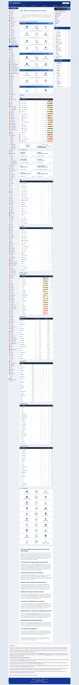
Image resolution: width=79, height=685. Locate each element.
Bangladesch (12, 76)
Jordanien (12, 207)
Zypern (12, 381)
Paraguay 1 (12, 275)
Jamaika (12, 204)
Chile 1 (11, 100)
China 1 (12, 103)
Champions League (13, 38)
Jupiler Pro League (13, 21)
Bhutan (12, 82)
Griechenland (12, 174)
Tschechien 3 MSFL (13, 340)
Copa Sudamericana (13, 109)
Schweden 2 (12, 304)
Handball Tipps (55, 5)
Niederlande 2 (13, 251)
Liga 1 (11, 27)
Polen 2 (12, 283)
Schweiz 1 (12, 310)
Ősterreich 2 (12, 269)
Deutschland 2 (13, 118)
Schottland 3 (12, 299)
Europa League (13, 153)
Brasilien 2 (12, 90)
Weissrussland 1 (13, 373)
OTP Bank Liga (13, 30)
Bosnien (12, 85)
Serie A (12, 14)
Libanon (12, 233)
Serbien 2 (12, 314)
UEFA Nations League (14, 349)
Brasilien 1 (12, 88)
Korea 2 (12, 222)
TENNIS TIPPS (57, 20)
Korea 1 (12, 221)
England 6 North (13, 144)
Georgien (12, 171)
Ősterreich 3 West (13, 274)
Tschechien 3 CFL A (13, 337)
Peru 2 (11, 280)
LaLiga (11, 11)
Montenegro (12, 248)
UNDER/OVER (57, 16)
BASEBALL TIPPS (57, 21)
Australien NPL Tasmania (14, 70)
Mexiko (12, 245)
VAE (11, 367)
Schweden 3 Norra (13, 305)
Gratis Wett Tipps (48, 654)
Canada (12, 97)
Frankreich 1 (12, 165)
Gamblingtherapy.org (44, 681)
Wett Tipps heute (14, 5)
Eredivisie (12, 17)
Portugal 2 (12, 286)
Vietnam (12, 370)
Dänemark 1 (12, 112)
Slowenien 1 (12, 322)
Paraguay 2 (12, 277)
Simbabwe (12, 316)
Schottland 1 (12, 296)
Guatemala (12, 177)
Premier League (13, 9)
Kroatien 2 (12, 227)
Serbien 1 (12, 313)
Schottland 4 (12, 301)
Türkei (11, 346)
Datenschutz (34, 679)
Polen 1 (12, 281)
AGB (46, 679)
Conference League (13, 41)
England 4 (12, 141)
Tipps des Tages (65, 5)
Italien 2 (12, 198)
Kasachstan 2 (12, 213)
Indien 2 (12, 182)
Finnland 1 (12, 156)
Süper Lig (12, 20)
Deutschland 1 (13, 117)
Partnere (56, 23)
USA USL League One (14, 363)
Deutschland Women (14, 129)
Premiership (12, 26)
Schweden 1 (12, 302)
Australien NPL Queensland (14, 67)
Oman (11, 266)
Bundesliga (12, 12)
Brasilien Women (13, 94)
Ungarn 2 (12, 355)
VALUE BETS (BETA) (58, 15)
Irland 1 (12, 188)
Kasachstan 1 (12, 212)
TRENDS (56, 18)
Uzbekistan (12, 366)
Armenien (12, 58)
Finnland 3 (12, 159)
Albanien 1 (12, 49)
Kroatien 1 (12, 225)
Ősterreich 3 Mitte (13, 271)
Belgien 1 (12, 79)
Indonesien (12, 183)
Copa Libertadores (13, 108)
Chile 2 (12, 102)
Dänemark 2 (12, 114)
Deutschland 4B (13, 121)
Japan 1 (12, 206)
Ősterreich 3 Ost (13, 272)
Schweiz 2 (12, 311)
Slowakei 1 (12, 319)
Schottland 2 (12, 298)
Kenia (11, 215)
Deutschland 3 (13, 120)
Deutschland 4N (13, 123)
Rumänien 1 (12, 287)
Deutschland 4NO (13, 124)
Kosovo (12, 224)
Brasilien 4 (12, 93)
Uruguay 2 (12, 358)
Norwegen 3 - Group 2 (14, 263)
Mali (11, 239)
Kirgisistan (12, 216)
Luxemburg (12, 236)
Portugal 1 (12, 284)
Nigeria (12, 254)
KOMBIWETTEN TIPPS (58, 13)
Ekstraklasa (12, 23)
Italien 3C (12, 203)
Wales (11, 372)
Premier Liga (12, 32)
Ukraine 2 (12, 352)
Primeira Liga (12, 18)
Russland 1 (12, 290)
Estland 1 (12, 150)
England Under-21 (13, 147)
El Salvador (12, 133)
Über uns (38, 679)
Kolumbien (12, 218)
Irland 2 (12, 189)
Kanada (12, 210)
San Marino (12, 293)
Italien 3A (12, 200)
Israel (11, 194)
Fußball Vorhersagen (42, 653)
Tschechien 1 (12, 334)
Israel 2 (12, 195)
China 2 (12, 105)
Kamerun (12, 209)
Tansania (12, 331)
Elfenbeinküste (13, 135)
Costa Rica (12, 111)
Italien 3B (12, 201)
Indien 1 (12, 180)
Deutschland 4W (13, 127)
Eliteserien (12, 35)
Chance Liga (12, 24)
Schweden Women (13, 308)
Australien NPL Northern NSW (14, 64)
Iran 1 (11, 186)
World (11, 375)
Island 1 (12, 191)
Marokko (12, 242)
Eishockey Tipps (34, 5)
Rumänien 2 (12, 289)
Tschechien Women (13, 343)
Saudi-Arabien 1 (13, 295)
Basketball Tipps (45, 5)
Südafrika (12, 328)
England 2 (12, 138)
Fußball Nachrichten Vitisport (60, 11)
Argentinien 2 (13, 55)
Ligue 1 (12, 15)
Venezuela (12, 369)
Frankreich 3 (12, 168)
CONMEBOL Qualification (14, 44)
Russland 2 (12, 292)
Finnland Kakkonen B (14, 162)
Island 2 (12, 192)
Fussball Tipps (23, 5)
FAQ (55, 25)
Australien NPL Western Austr (14, 73)
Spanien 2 (12, 325)
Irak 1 (11, 185)
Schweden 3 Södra (13, 307)
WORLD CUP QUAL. (13, 379)
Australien (12, 61)
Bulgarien (12, 96)
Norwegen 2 (12, 260)
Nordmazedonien (13, 257)
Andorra (12, 52)
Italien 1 (12, 197)
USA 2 (11, 361)
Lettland (12, 230)
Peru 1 (11, 278)
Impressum (43, 679)
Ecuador (12, 130)
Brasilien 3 (12, 91)
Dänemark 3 (12, 115)
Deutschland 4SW (13, 126)
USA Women (12, 364)
